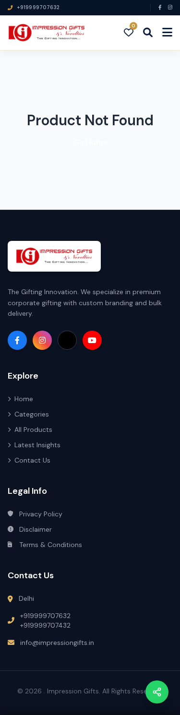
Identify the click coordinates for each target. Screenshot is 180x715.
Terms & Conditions (50, 544)
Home (23, 398)
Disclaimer (35, 529)
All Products (33, 429)
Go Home (90, 142)
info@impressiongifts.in (57, 642)
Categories (31, 414)
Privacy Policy (40, 514)
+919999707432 (45, 625)
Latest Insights (37, 445)
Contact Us (32, 460)
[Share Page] (156, 691)
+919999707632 (45, 615)
